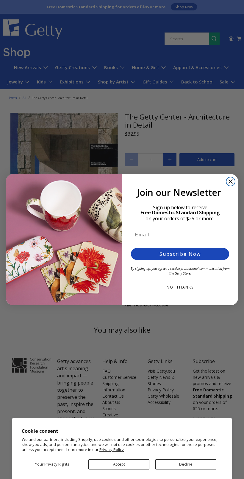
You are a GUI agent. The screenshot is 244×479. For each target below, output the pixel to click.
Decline (186, 464)
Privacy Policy (111, 449)
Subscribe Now (180, 254)
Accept (119, 464)
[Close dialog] (230, 181)
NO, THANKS (180, 287)
